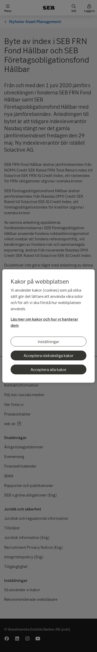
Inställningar (48, 341)
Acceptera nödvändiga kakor (48, 355)
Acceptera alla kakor (48, 369)
